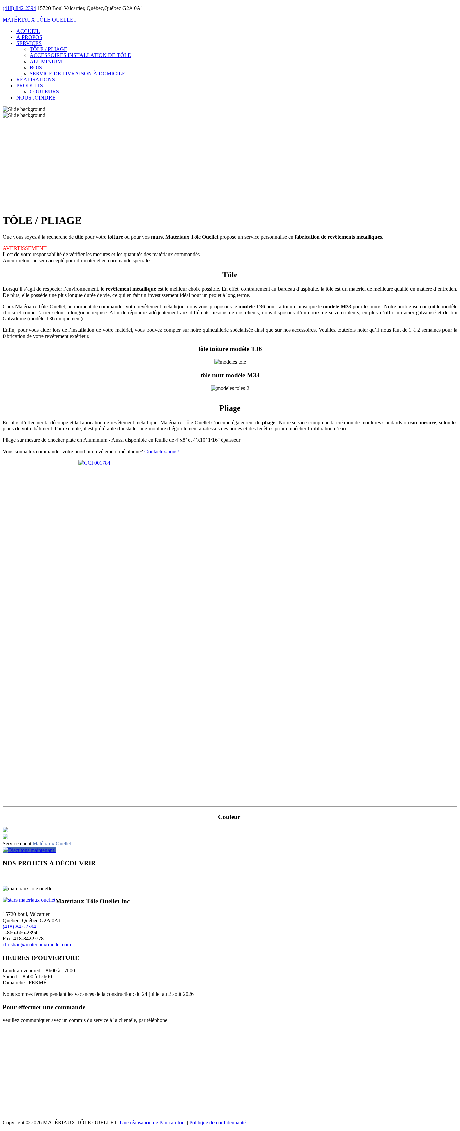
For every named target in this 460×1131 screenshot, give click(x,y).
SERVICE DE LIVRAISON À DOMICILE (77, 73)
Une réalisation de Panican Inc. (153, 1122)
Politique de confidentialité (217, 1122)
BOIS (36, 67)
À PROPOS (29, 37)
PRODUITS (29, 85)
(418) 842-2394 (19, 8)
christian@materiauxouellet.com (37, 944)
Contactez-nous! (161, 451)
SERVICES (29, 43)
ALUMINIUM (46, 61)
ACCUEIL (28, 31)
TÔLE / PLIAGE (48, 49)
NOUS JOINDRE (36, 98)
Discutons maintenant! (32, 850)
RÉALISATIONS (35, 79)
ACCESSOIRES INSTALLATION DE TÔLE (80, 55)
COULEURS (44, 91)
